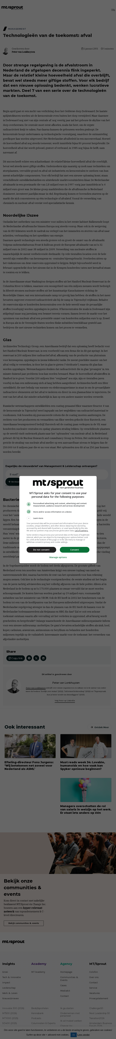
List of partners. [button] (81, 530)
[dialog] (58, 519)
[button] (58, 518)
